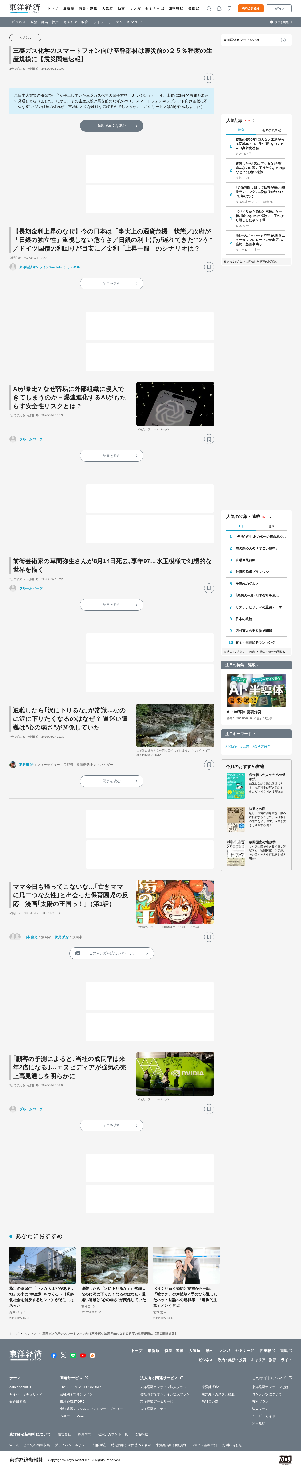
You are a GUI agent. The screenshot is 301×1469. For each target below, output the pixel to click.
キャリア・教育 (76, 22)
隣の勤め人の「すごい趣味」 (257, 548)
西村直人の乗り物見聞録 (254, 631)
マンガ (135, 8)
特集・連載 (88, 8)
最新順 (68, 8)
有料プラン (260, 1401)
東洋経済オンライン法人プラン (163, 1387)
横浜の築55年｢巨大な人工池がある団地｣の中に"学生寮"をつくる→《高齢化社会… (260, 144)
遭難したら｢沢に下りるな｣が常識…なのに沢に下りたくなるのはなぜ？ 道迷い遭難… (260, 168)
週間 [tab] (272, 526)
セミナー (152, 8)
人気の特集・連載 (243, 516)
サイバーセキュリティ (26, 1394)
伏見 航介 (62, 937)
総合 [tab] (241, 130)
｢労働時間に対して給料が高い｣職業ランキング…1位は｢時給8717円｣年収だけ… (260, 192)
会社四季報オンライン (76, 1394)
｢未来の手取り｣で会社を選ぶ (257, 595)
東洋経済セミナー (153, 1409)
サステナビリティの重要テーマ (259, 607)
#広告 (244, 746)
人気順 (107, 8)
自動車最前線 (246, 560)
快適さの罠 (257, 809)
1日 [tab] (241, 526)
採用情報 (84, 1434)
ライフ (98, 22)
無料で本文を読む (112, 126)
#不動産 (231, 746)
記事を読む (112, 283)
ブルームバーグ (31, 439)
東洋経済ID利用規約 (171, 1445)
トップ (53, 8)
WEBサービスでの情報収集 (29, 1445)
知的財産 (99, 1445)
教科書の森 (210, 1401)
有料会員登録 (250, 8)
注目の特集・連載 (240, 665)
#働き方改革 (261, 746)
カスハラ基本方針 (204, 1445)
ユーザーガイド (263, 1416)
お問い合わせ (232, 1445)
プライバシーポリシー (71, 1445)
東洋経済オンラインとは (241, 40)
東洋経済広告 (212, 1387)
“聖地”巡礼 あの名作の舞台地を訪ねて (261, 536)
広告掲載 (141, 1434)
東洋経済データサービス (158, 1401)
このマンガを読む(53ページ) (112, 953)
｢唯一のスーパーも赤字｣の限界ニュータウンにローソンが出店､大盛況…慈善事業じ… (260, 240)
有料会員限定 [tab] (271, 130)
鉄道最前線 (17, 1401)
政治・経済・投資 (45, 22)
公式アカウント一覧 (113, 1434)
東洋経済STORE (72, 1401)
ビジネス (19, 22)
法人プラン (260, 1409)
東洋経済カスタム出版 (218, 1394)
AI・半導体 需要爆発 (244, 712)
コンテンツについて (267, 1394)
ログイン (279, 8)
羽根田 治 (26, 765)
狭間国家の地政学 (262, 842)
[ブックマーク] (209, 78)
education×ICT (20, 1387)
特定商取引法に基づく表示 (131, 1445)
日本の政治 (244, 619)
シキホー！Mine (72, 1416)
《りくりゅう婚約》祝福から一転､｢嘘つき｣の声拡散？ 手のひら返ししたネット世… (260, 216)
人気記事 (234, 120)
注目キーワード (238, 734)
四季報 (174, 8)
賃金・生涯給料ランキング (255, 642)
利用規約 (258, 1423)
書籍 (191, 8)
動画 (121, 8)
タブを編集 (282, 22)
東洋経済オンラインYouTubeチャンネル (49, 267)
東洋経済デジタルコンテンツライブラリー (91, 1409)
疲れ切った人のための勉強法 (267, 777)
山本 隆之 (31, 937)
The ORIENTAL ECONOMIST (82, 1387)
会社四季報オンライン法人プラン (165, 1394)
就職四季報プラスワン (252, 572)
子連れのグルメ (247, 583)
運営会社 (64, 1434)
